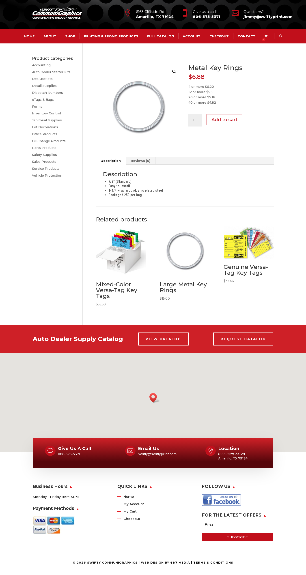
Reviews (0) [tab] (140, 161)
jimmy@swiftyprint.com (268, 17)
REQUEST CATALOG (243, 339)
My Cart (130, 511)
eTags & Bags (43, 100)
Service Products (46, 169)
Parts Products (44, 148)
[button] (174, 72)
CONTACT (246, 36)
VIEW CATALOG (163, 339)
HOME (29, 36)
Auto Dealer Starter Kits (51, 72)
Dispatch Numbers (47, 93)
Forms (37, 107)
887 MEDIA (180, 562)
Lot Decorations (45, 127)
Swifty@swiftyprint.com (157, 454)
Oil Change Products (49, 141)
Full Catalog (160, 36)
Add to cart (224, 119)
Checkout (219, 36)
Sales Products (44, 162)
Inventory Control (46, 113)
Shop (70, 36)
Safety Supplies (44, 155)
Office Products (44, 134)
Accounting (41, 65)
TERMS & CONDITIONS (213, 562)
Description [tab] (111, 161)
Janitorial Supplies (47, 120)
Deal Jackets (42, 79)
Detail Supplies (44, 86)
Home (128, 496)
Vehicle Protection (47, 176)
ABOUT (49, 36)
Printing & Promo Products (111, 36)
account (191, 36)
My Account (133, 504)
